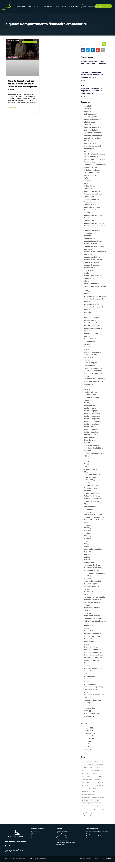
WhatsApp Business (91, 713)
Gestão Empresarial (91, 421)
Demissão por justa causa (94, 315)
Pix (85, 594)
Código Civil (88, 186)
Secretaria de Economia (93, 668)
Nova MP (87, 560)
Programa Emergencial (92, 618)
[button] (83, 50)
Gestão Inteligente (91, 429)
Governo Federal (90, 435)
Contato (63, 6)
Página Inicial (21, 6)
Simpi (86, 681)
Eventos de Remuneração (93, 381)
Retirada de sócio (90, 660)
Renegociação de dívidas (93, 655)
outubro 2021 (89, 728)
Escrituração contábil (92, 373)
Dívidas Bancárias (90, 339)
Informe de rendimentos (93, 453)
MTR (85, 546)
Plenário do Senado (91, 608)
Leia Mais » (12, 107)
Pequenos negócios (91, 586)
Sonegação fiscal (90, 689)
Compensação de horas (93, 194)
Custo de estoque (90, 284)
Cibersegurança (90, 175)
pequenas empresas (87, 807)
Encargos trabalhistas (92, 368)
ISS (85, 472)
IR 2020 (86, 461)
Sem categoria (89, 676)
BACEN (86, 141)
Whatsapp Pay (89, 716)
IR (84, 459)
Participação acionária (92, 581)
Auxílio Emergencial (91, 138)
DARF (86, 291)
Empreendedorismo (91, 352)
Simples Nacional (90, 684)
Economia (87, 347)
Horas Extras (89, 440)
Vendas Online (89, 708)
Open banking (89, 562)
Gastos (86, 403)
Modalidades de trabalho (93, 517)
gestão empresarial (87, 779)
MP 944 (86, 536)
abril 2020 (87, 746)
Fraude (86, 400)
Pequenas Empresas (91, 584)
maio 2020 (87, 744)
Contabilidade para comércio (95, 226)
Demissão (87, 312)
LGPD (86, 483)
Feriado (86, 387)
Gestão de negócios (91, 419)
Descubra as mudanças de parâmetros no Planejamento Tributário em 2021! (92, 74)
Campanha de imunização (93, 159)
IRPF (85, 467)
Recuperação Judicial (92, 636)
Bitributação (88, 149)
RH (85, 663)
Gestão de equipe (90, 411)
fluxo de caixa (85, 773)
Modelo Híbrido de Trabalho (94, 520)
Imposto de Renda (91, 445)
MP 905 (86, 525)
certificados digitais (91, 173)
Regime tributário (90, 647)
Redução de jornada (87, 810)
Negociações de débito (92, 549)
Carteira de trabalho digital (94, 165)
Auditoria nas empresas (93, 135)
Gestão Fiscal (89, 427)
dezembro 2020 (89, 733)
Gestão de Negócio (97, 776)
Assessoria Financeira (92, 133)
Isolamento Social (90, 469)
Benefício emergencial (92, 146)
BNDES (86, 151)
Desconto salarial (90, 320)
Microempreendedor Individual (90, 794)
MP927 (86, 541)
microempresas (90, 512)
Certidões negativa (91, 170)
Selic (85, 673)
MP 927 (86, 528)
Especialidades (47, 6)
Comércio (87, 188)
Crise (86, 281)
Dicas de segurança (91, 325)
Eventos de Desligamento (93, 379)
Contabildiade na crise (92, 215)
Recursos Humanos (91, 639)
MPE (85, 544)
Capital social (89, 162)
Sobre (29, 6)
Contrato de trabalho (91, 244)
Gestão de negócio (91, 416)
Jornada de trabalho (91, 475)
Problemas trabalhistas (92, 616)
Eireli (86, 349)
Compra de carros (90, 202)
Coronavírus (88, 268)
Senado (86, 679)
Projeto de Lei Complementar (95, 621)
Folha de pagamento (91, 397)
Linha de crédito (90, 485)
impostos (95, 785)
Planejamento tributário (93, 600)
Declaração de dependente (94, 296)
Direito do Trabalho (91, 333)
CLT (85, 178)
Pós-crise (87, 613)
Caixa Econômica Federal (93, 154)
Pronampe (87, 626)
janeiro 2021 (88, 730)
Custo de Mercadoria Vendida (95, 286)
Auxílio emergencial (87, 761)
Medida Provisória (90, 496)
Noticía (86, 554)
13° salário (88, 106)
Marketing (87, 490)
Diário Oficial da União (92, 323)
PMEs (86, 610)
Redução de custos (91, 641)
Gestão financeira (90, 424)
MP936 (98, 800)
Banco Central (89, 143)
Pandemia (87, 578)
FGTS (86, 389)
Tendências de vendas (92, 700)
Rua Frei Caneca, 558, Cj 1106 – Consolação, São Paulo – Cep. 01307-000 (13, 850)
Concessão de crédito (92, 207)
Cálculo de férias (90, 157)
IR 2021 (86, 464)
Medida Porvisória (90, 493)
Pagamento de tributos (92, 568)
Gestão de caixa (90, 408)
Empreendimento (90, 355)
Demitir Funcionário (91, 318)
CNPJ (86, 183)
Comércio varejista (91, 191)
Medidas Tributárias (91, 501)
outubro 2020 (89, 738)
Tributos (87, 705)
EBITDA (87, 344)
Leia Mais (83, 67)
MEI (85, 504)
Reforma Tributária (74, 6)
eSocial (86, 376)
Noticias (87, 557)
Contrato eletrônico (91, 257)
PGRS (86, 589)
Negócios (87, 552)
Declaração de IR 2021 (92, 304)
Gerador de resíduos (91, 405)
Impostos (87, 451)
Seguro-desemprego (91, 671)
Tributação (88, 703)
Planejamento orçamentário (94, 597)
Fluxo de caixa (89, 395)
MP (85, 522)
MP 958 (86, 538)
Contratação (88, 238)
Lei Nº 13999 (88, 480)
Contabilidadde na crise (93, 218)
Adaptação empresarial (92, 119)
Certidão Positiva (90, 167)
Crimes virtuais (89, 278)
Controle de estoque (91, 265)
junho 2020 (88, 741)
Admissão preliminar (92, 127)
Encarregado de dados (92, 371)
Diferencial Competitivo (93, 328)
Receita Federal (90, 631)
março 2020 (88, 749)
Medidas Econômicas (92, 498)
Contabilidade (89, 220)
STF (85, 692)
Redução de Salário (99, 810)
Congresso (89, 764)
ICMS (102, 782)
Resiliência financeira (92, 657)
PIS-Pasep (87, 592)
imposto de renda (86, 785)
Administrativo (89, 122)
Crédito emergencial (91, 276)
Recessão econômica (92, 634)
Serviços (36, 6)
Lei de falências (90, 477)
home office (96, 782)
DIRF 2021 (87, 336)
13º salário (88, 109)
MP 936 (86, 533)
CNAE (86, 180)
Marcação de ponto (91, 488)
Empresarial (88, 357)
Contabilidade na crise (92, 223)
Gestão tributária (90, 432)
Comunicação (89, 204)
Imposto (87, 443)
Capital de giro (98, 761)
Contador (87, 236)
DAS (85, 293)
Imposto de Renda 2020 (93, 448)
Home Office (88, 437)
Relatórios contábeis (91, 652)
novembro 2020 (89, 736)
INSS (85, 456)
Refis (86, 644)
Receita (86, 628)
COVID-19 (87, 270)
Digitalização (88, 331)
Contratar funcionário (92, 241)
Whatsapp (87, 711)
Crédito (86, 273)
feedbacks (87, 384)
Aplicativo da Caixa (91, 130)
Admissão (87, 125)
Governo (96, 779)
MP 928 (86, 530)
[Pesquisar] (104, 44)
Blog (57, 6)
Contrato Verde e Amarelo (93, 260)
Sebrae (86, 665)
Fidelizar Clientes (90, 392)
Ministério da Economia (93, 514)
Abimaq (86, 111)
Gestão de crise (86, 776)
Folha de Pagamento (96, 773)
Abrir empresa (89, 114)
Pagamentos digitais (91, 570)
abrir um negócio (90, 117)
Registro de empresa (92, 649)
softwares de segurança (93, 687)
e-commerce (88, 341)
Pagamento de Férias (92, 565)
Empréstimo (88, 360)
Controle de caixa (90, 262)
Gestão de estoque (91, 413)
